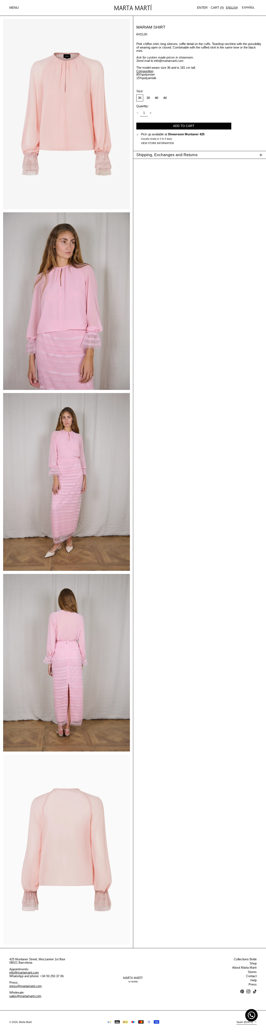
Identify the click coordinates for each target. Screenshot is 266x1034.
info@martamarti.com (24, 972)
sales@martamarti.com (25, 996)
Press (253, 984)
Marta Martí (25, 1022)
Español (248, 7)
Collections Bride (245, 959)
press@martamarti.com (25, 986)
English (232, 7)
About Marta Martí (244, 967)
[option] (248, 7)
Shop (253, 963)
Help (253, 980)
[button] (217, 8)
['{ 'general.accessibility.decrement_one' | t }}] (137, 113)
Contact (251, 976)
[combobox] (232, 7)
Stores (252, 972)
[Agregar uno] (150, 113)
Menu (14, 7)
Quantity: (142, 106)
